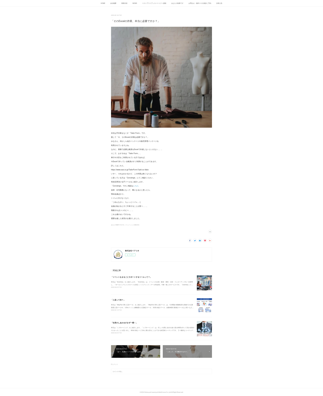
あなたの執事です (177, 3)
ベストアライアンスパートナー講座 (154, 3)
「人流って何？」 (118, 299)
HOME (103, 3)
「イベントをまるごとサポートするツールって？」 (131, 277)
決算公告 (219, 3)
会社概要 (113, 3)
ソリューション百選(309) (132, 225)
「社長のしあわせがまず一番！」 (124, 322)
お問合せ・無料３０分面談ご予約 (200, 3)
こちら (136, 185)
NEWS (134, 3)
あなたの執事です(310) (117, 225)
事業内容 (124, 3)
